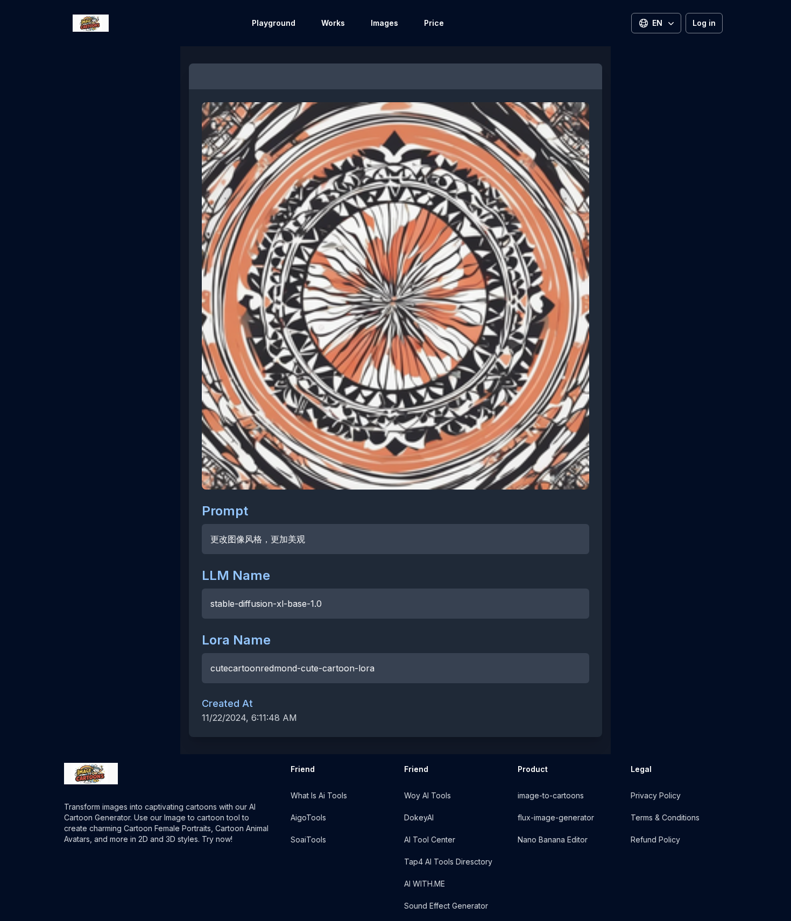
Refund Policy (655, 839)
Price (434, 22)
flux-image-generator (556, 817)
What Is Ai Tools (319, 795)
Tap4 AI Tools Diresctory (448, 861)
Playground (273, 22)
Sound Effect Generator (446, 905)
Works (333, 22)
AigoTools (308, 817)
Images (384, 22)
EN (657, 22)
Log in (704, 22)
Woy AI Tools (427, 795)
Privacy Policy (656, 795)
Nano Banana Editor (553, 839)
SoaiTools (308, 839)
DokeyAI (419, 817)
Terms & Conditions (665, 817)
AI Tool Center (429, 839)
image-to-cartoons (551, 795)
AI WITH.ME (424, 883)
